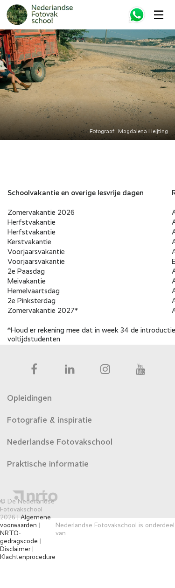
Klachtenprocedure (28, 557)
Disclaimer (15, 549)
